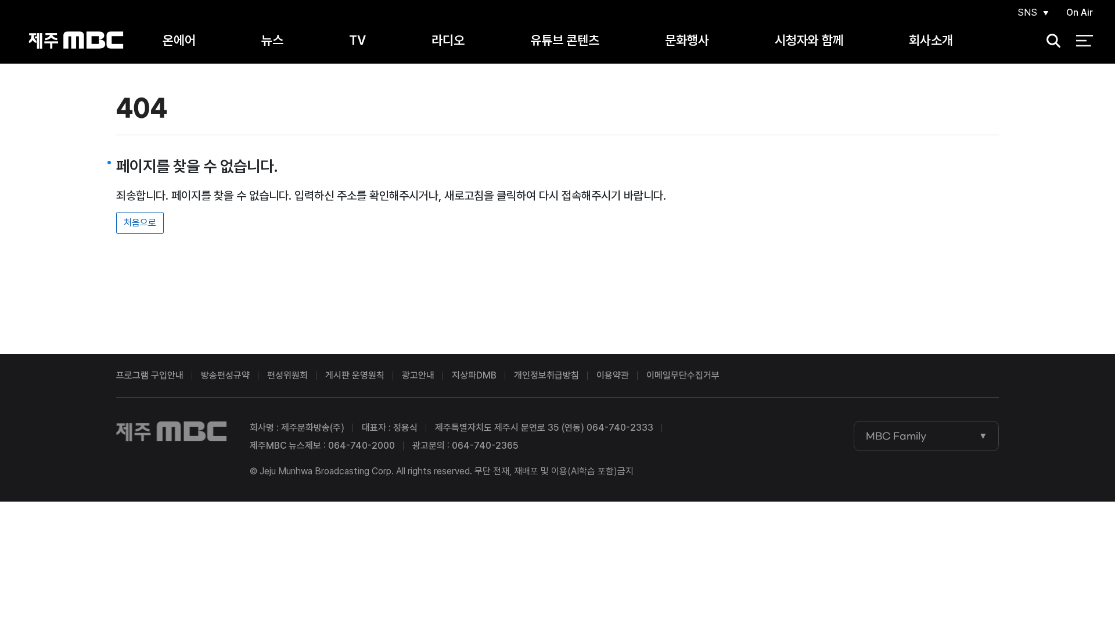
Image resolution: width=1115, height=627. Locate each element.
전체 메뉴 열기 (1084, 41)
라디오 (448, 40)
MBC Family (896, 436)
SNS (1027, 12)
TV (357, 40)
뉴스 (272, 40)
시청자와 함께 (809, 40)
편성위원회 (287, 375)
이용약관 (612, 375)
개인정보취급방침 (546, 375)
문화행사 (687, 40)
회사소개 (931, 40)
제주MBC (76, 40)
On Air (1079, 12)
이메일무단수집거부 (683, 375)
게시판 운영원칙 (354, 375)
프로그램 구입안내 (150, 375)
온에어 (179, 40)
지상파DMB (474, 375)
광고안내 (418, 375)
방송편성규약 (225, 375)
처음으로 (140, 222)
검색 (1050, 41)
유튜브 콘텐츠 (564, 40)
